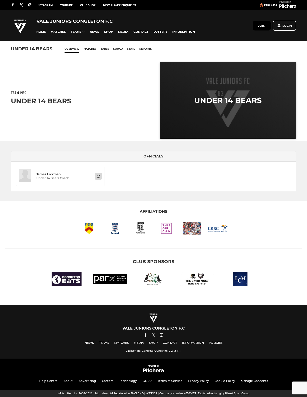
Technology (128, 381)
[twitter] (21, 5)
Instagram (45, 5)
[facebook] (13, 5)
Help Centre (48, 381)
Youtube (66, 5)
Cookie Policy (225, 381)
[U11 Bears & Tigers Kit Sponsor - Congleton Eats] (66, 280)
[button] (41, 32)
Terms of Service (169, 381)
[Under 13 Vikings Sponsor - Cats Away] (153, 280)
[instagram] (30, 5)
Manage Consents (254, 381)
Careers (107, 381)
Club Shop (88, 5)
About (68, 381)
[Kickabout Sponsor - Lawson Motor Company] (240, 280)
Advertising (87, 381)
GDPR (147, 381)
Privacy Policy (198, 381)
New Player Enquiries (119, 5)
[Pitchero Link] (287, 6)
